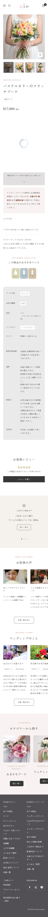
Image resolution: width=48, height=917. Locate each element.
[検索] (9, 5)
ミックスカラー (27, 327)
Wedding (20, 669)
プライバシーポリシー (11, 891)
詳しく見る (24, 527)
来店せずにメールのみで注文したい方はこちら (24, 178)
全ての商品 (8, 811)
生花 (23, 303)
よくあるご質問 (9, 853)
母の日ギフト (8, 826)
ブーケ (6, 816)
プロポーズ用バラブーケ (11, 832)
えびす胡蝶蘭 (8, 848)
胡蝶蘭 (6, 843)
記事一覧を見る (24, 620)
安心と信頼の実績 (34, 842)
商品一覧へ (17, 783)
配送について (8, 858)
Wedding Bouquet (12, 80)
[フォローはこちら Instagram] (36, 887)
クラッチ (25, 293)
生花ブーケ (8, 99)
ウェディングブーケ (35, 816)
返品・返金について (11, 867)
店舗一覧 (7, 872)
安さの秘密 (31, 837)
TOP (5, 806)
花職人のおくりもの (11, 838)
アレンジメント (9, 821)
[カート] (43, 5)
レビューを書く (24, 479)
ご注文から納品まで (35, 846)
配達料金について (34, 851)
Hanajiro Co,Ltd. (39, 909)
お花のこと (8, 669)
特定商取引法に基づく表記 (11, 899)
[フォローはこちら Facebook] (30, 887)
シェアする (7, 218)
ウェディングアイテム (35, 830)
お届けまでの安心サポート (35, 858)
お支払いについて (10, 863)
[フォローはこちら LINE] (42, 887)
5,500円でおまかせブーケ (36, 822)
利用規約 (7, 885)
